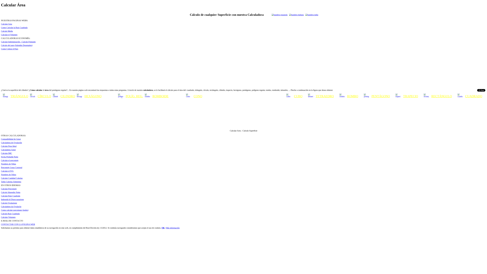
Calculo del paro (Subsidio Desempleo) (16, 45)
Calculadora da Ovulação (11, 207)
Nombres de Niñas (8, 164)
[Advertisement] (243, 67)
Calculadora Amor (8, 150)
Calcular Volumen (8, 217)
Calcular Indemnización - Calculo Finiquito (18, 42)
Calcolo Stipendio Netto (10, 192)
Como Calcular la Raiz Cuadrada (14, 28)
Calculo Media (7, 31)
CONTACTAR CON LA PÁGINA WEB (18, 224)
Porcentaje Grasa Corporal (11, 167)
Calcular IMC (6, 153)
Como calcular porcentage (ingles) (14, 210)
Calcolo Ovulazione (9, 203)
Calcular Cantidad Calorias (12, 178)
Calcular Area (6, 24)
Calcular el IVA (7, 171)
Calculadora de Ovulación (11, 143)
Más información (173, 228)
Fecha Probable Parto (9, 157)
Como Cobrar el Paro (9, 49)
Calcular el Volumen (9, 35)
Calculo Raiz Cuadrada (10, 214)
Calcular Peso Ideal (8, 146)
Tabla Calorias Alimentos (11, 182)
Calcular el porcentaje (9, 160)
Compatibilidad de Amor (11, 139)
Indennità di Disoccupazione (12, 199)
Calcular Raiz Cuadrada (10, 196)
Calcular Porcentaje (9, 189)
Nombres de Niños (8, 175)
